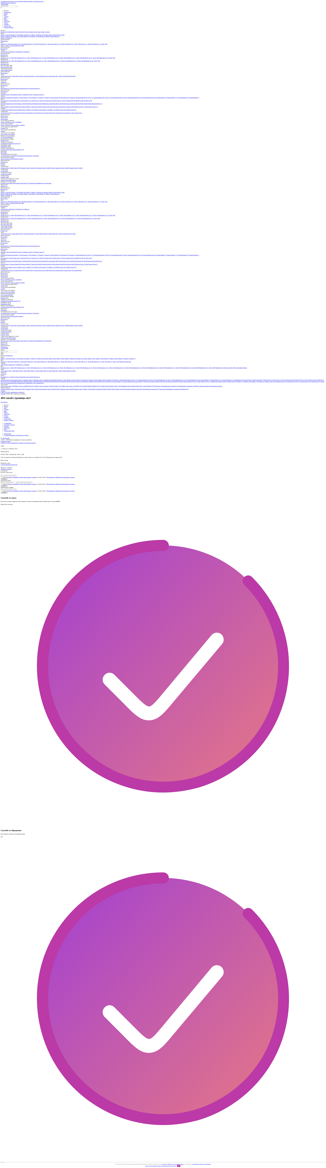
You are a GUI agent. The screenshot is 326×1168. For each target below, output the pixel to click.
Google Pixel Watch (6, 174)
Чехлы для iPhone (6, 122)
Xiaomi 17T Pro (27, 97)
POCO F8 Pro (53, 100)
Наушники (4, 152)
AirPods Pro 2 (20, 52)
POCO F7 (60, 100)
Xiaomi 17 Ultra (18, 97)
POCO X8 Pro (21, 100)
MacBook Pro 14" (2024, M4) (75, 61)
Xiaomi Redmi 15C (184, 97)
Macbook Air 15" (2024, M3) (107, 58)
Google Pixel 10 (29, 113)
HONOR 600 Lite (45, 103)
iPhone (6, 13)
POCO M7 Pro (82, 100)
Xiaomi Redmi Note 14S (150, 97)
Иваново (8, 464)
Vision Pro (7, 21)
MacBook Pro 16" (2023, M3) (42, 61)
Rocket (7, 143)
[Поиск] (2, 354)
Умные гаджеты (8, 27)
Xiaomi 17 (42, 97)
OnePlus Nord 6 (12, 110)
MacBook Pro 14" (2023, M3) (92, 61)
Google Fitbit (4, 171)
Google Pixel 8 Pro (49, 113)
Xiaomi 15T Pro (58, 97)
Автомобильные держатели (9, 155)
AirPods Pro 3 (12, 52)
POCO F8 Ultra (44, 100)
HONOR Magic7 (17, 103)
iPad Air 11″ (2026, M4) (87, 44)
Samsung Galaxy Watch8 (62, 168)
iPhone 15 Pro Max (18, 36)
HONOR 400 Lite (65, 103)
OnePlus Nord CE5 (71, 110)
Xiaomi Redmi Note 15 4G (135, 97)
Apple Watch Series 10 (42, 76)
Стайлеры (12, 88)
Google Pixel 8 (59, 113)
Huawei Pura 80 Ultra (50, 107)
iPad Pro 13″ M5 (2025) (7, 44)
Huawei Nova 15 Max (82, 107)
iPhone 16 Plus (60, 35)
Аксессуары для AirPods (8, 134)
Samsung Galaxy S (28, 94)
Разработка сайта (6, 441)
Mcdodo (11, 143)
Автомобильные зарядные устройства (28, 155)
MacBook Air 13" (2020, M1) (58, 58)
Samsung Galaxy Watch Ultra (29, 168)
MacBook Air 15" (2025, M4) (91, 58)
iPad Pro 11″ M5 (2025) (34, 44)
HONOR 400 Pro (55, 103)
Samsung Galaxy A (18, 94)
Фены (17, 88)
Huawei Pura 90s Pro (38, 107)
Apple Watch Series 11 (29, 76)
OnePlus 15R (37, 110)
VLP (6, 128)
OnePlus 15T (30, 110)
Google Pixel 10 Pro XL (7, 113)
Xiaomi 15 (73, 97)
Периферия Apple (6, 146)
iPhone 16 (3, 36)
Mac (5, 18)
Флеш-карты (4, 119)
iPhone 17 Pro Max (6, 35)
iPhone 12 (9, 38)
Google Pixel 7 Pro (69, 113)
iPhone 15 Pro (28, 36)
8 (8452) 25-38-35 (6, 3)
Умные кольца (5, 180)
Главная (3, 394)
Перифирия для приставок (43, 183)
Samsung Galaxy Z (39, 94)
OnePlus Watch (5, 177)
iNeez (11, 149)
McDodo (10, 137)
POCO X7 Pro (30, 100)
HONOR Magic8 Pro (7, 103)
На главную (4, 402)
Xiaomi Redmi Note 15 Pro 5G (102, 97)
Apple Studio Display (6, 70)
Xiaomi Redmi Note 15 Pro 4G (119, 97)
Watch (5, 20)
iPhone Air (22, 35)
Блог (31, 1)
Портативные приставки (20, 183)
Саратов (13, 3)
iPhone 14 (57, 36)
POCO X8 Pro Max (11, 100)
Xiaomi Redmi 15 (194, 97)
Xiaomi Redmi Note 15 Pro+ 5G (85, 97)
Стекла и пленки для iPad (17, 125)
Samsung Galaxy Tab (7, 94)
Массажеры (12, 180)
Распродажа (7, 12)
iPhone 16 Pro (52, 35)
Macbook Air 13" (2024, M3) (42, 58)
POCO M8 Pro (67, 100)
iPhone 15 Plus (36, 36)
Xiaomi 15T (66, 97)
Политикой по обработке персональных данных (61, 477)
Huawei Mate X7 (27, 107)
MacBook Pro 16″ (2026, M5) (9, 61)
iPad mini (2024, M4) (18, 45)
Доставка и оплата (13, 1)
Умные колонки (5, 159)
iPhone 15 (43, 36)
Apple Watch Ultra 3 (6, 76)
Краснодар (14, 464)
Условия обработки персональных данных (16, 435)
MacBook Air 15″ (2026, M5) (74, 58)
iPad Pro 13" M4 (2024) (20, 44)
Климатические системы (26, 88)
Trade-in (21, 1)
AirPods (6, 17)
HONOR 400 (74, 103)
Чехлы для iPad (5, 125)
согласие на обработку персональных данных (173, 1164)
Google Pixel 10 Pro (19, 113)
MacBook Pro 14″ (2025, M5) (59, 61)
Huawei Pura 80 (71, 107)
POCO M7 (89, 100)
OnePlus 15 (44, 110)
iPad (5, 15)
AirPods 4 (26, 52)
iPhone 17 (28, 35)
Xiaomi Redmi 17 (162, 97)
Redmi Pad (4, 97)
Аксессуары (7, 26)
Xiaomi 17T (35, 97)
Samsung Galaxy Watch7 (76, 168)
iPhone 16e (9, 36)
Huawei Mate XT (6, 107)
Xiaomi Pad (10, 97)
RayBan (3, 165)
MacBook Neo (5, 64)
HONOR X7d (98, 103)
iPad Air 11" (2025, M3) (100, 44)
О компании (4, 1)
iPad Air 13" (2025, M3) (74, 44)
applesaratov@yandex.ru (17, 392)
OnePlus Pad (4, 110)
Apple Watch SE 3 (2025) (55, 76)
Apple (16, 143)
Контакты (27, 1)
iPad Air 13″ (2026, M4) (60, 44)
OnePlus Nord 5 (21, 110)
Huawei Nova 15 (93, 107)
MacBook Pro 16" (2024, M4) (25, 61)
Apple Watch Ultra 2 (17, 76)
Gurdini (3, 128)
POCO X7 (37, 100)
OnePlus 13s (51, 110)
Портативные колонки (16, 159)
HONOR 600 (36, 103)
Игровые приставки (7, 183)
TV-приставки (31, 183)
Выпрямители (5, 88)
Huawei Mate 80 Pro (16, 107)
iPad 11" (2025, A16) (6, 45)
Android (6, 24)
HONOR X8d (90, 103)
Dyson (6, 23)
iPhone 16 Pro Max (43, 35)
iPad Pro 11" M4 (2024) (47, 44)
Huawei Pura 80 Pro (61, 107)
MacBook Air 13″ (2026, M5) (9, 58)
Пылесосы (37, 88)
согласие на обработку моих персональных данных (21, 477)
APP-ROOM (5, 438)
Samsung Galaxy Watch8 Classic (46, 168)
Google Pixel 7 (78, 113)
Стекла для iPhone (16, 122)
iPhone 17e (34, 35)
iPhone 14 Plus (50, 36)
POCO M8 (74, 100)
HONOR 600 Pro (27, 103)
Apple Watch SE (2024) (69, 76)
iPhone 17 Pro (15, 35)
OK (179, 1166)
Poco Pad (3, 100)
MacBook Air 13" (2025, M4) (25, 58)
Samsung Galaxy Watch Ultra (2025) (11, 168)
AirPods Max (4, 52)
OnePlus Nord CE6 (60, 110)
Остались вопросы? (30, 443)
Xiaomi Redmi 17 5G (173, 97)
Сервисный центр (38, 1)
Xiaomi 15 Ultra (49, 97)
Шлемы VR (4, 186)
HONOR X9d (82, 103)
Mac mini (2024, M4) (6, 67)
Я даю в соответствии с (39, 477)
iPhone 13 (3, 38)
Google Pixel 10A (39, 113)
